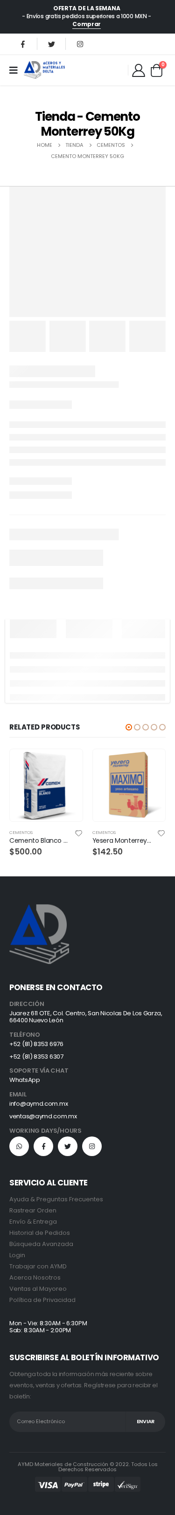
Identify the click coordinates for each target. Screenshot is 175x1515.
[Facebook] (23, 44)
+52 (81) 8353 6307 (36, 1056)
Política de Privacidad (42, 1299)
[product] (46, 785)
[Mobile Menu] (16, 70)
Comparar (67, 785)
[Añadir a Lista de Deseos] (78, 832)
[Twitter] (51, 44)
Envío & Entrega (33, 1221)
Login (17, 1255)
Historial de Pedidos (39, 1232)
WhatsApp (24, 1079)
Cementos (21, 832)
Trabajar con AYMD (38, 1266)
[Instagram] (80, 44)
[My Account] (138, 69)
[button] (129, 727)
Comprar (86, 24)
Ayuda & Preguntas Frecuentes (56, 1199)
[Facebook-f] (43, 1146)
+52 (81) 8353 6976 (36, 1044)
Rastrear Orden (32, 1210)
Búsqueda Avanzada (41, 1244)
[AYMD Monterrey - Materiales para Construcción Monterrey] (44, 69)
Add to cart (67, 764)
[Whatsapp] (19, 1146)
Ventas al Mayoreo (38, 1288)
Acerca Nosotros (35, 1277)
